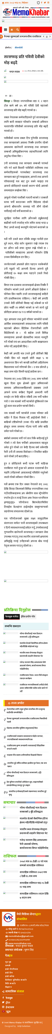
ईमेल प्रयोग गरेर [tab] (28, 617)
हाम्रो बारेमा (9, 976)
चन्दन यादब (14, 72)
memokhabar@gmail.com (20, 936)
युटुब (8, 1012)
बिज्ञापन (8, 987)
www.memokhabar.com (19, 943)
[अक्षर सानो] (6, 96)
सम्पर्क (8, 965)
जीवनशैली (19, 48)
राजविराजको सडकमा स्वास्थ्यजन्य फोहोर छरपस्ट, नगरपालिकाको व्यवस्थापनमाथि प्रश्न (25, 738)
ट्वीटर (8, 1003)
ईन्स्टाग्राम (10, 1007)
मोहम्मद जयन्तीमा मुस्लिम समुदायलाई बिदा (22, 728)
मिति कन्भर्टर (10, 983)
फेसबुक (9, 998)
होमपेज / (8, 48)
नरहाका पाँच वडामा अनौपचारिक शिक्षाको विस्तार (24, 755)
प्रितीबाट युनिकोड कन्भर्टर (16, 980)
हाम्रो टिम (9, 973)
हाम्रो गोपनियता (11, 969)
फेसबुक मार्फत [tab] (11, 617)
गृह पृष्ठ (8, 962)
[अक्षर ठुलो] (10, 96)
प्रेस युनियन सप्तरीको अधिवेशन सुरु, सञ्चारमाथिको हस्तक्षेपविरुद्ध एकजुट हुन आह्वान (25, 783)
